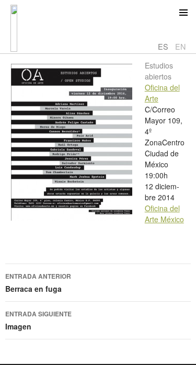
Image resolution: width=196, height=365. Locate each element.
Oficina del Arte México (164, 213)
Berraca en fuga (38, 282)
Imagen (38, 320)
